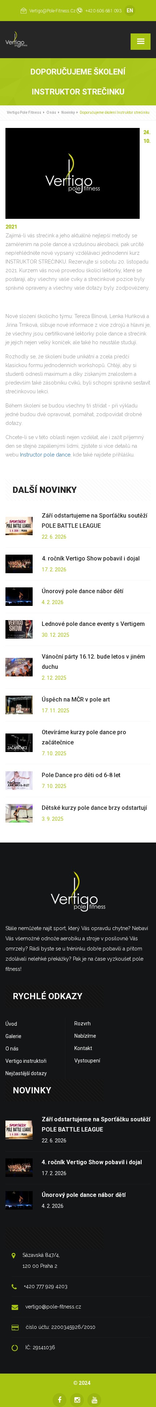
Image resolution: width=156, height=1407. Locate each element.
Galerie (13, 1036)
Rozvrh (82, 1023)
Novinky (68, 112)
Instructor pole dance (45, 455)
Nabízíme (85, 1036)
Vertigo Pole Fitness (24, 112)
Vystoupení (87, 1061)
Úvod (11, 1024)
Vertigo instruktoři (25, 1061)
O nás (51, 112)
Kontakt (83, 1048)
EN (130, 10)
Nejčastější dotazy (26, 1073)
